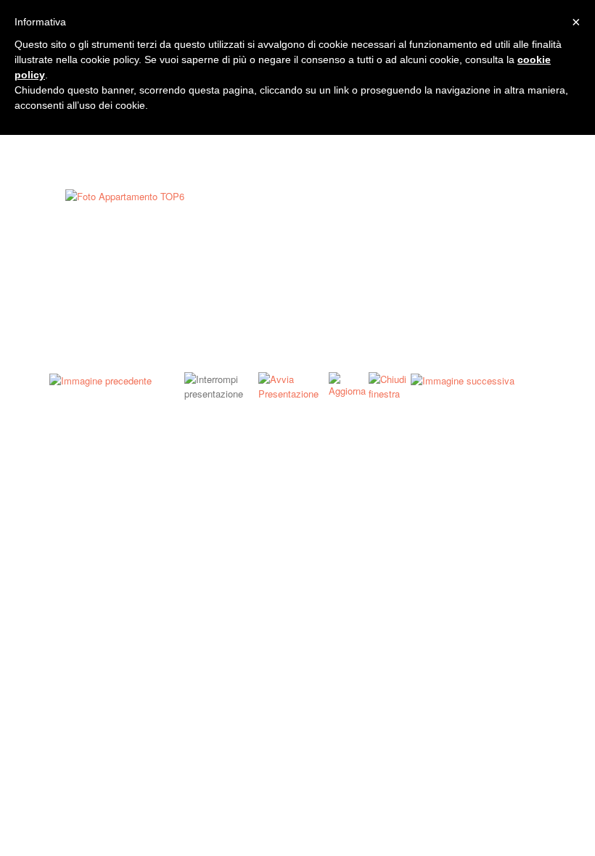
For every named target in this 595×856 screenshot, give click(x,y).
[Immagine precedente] (100, 379)
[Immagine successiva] (462, 379)
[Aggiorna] (349, 383)
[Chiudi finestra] (390, 385)
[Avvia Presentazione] (293, 385)
